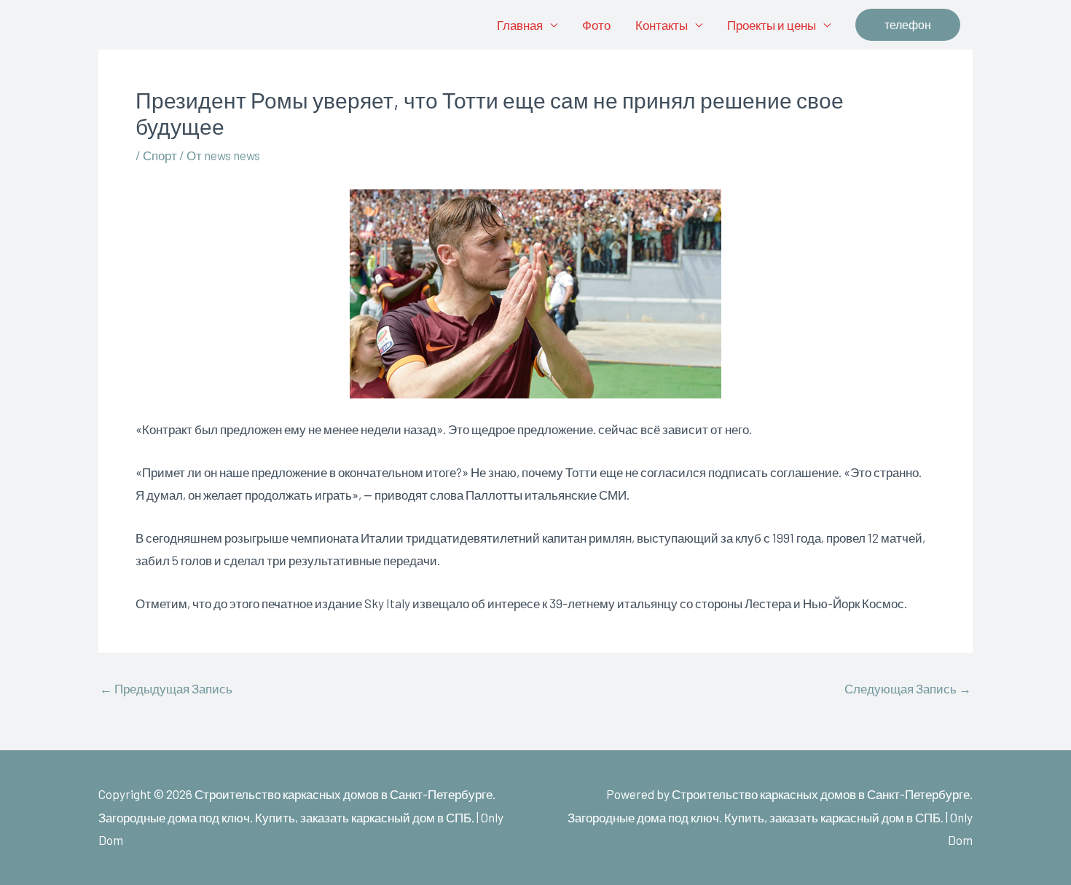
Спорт (160, 155)
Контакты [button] (661, 24)
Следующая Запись (907, 689)
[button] (907, 25)
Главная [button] (520, 24)
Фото (596, 24)
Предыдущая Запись (166, 689)
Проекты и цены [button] (771, 24)
